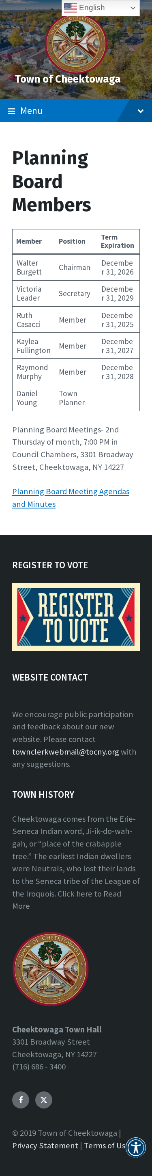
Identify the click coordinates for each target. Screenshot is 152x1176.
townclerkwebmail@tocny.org (65, 751)
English (91, 7)
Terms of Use (107, 1145)
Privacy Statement (45, 1145)
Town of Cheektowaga (68, 79)
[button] (136, 1152)
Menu (31, 110)
